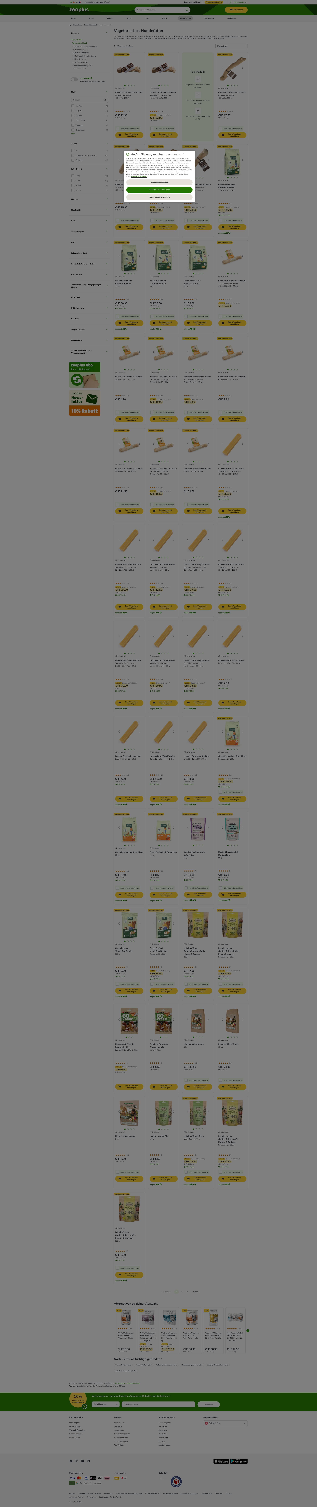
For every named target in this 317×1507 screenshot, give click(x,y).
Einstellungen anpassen (159, 182)
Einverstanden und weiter (159, 190)
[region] (159, 176)
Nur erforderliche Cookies (159, 197)
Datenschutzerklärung (139, 176)
